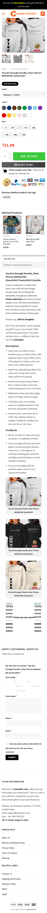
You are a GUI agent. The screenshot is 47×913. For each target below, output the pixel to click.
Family (4, 69)
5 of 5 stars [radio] (11, 691)
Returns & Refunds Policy (13, 842)
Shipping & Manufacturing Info (18, 265)
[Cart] (43, 13)
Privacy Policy (8, 847)
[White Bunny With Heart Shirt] (35, 225)
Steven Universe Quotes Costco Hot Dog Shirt (10, 241)
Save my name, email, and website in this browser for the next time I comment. (23, 748)
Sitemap (5, 858)
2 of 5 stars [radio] (22, 682)
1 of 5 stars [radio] (9, 682)
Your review (11, 696)
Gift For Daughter (19, 69)
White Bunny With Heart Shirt (33, 240)
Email (9, 731)
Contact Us (7, 873)
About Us (6, 837)
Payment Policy (9, 884)
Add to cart (29, 156)
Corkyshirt (18, 339)
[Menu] (3, 14)
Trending (6, 197)
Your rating (11, 677)
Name (9, 718)
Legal (4, 894)
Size (4, 121)
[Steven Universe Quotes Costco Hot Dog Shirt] (12, 225)
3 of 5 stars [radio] (11, 686)
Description (9, 259)
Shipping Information (11, 878)
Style (4, 89)
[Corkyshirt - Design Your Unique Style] (23, 14)
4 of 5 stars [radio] (28, 686)
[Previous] (5, 35)
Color (5, 102)
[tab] (23, 259)
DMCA (4, 889)
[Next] (41, 35)
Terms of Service (9, 853)
